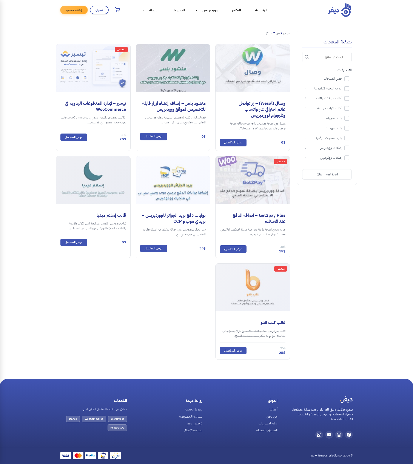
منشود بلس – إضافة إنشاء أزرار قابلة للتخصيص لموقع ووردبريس (174, 106)
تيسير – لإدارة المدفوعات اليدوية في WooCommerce (95, 106)
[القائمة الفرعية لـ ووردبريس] (196, 10)
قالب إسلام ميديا (111, 215)
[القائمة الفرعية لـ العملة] (143, 10)
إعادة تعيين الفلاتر (327, 174)
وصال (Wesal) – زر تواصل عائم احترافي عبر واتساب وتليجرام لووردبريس (262, 109)
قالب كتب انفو (272, 322)
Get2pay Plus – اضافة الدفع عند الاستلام (259, 218)
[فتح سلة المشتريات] (117, 10)
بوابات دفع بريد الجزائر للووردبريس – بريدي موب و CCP (174, 218)
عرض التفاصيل (233, 142)
